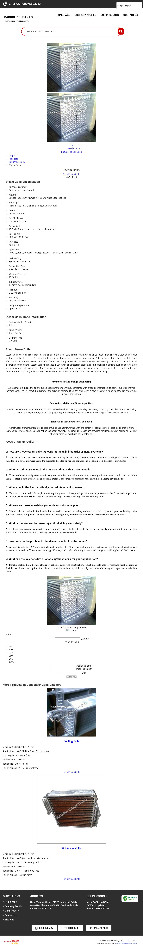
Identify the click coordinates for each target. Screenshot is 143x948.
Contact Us (130, 15)
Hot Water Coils (71, 848)
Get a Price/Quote (71, 174)
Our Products (110, 15)
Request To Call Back (71, 152)
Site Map (9, 919)
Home (12, 155)
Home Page (63, 15)
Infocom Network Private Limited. (126, 943)
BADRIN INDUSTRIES (18, 18)
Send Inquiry (73, 148)
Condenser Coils (17, 162)
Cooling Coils (71, 741)
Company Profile (85, 15)
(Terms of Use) (132, 941)
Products (13, 159)
